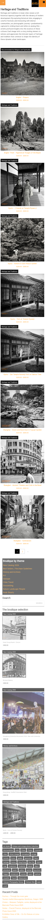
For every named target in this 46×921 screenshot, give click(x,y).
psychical (37, 870)
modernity (22, 866)
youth (5, 886)
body (17, 850)
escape (33, 854)
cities (5, 854)
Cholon (30, 850)
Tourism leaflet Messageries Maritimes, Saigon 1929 (22, 899)
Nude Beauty (8, 592)
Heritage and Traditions (9, 105)
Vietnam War (30, 882)
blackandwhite (8, 850)
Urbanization (22, 878)
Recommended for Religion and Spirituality (16, 50)
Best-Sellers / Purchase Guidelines (17, 568)
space (30, 874)
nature (30, 866)
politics (21, 870)
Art (4, 575)
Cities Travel (8, 582)
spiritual (37, 874)
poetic (15, 870)
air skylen (6, 846)
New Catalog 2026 (11, 565)
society (23, 874)
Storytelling (8, 585)
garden (20, 858)
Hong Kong (22, 862)
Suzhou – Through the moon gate (15, 896)
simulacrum (14, 874)
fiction (13, 858)
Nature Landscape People (14, 589)
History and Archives (11, 572)
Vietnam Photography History (13, 882)
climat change (14, 854)
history (13, 862)
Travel (14, 878)
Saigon (5, 874)
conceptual (25, 854)
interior (39, 862)
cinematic (38, 850)
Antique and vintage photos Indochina (25, 846)
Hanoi (36, 858)
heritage (6, 862)
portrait (29, 870)
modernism (12, 866)
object (37, 866)
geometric (28, 858)
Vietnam (6, 578)
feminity (6, 858)
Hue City (31, 862)
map (4, 866)
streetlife (6, 878)
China (23, 850)
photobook (6, 870)
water (39, 882)
